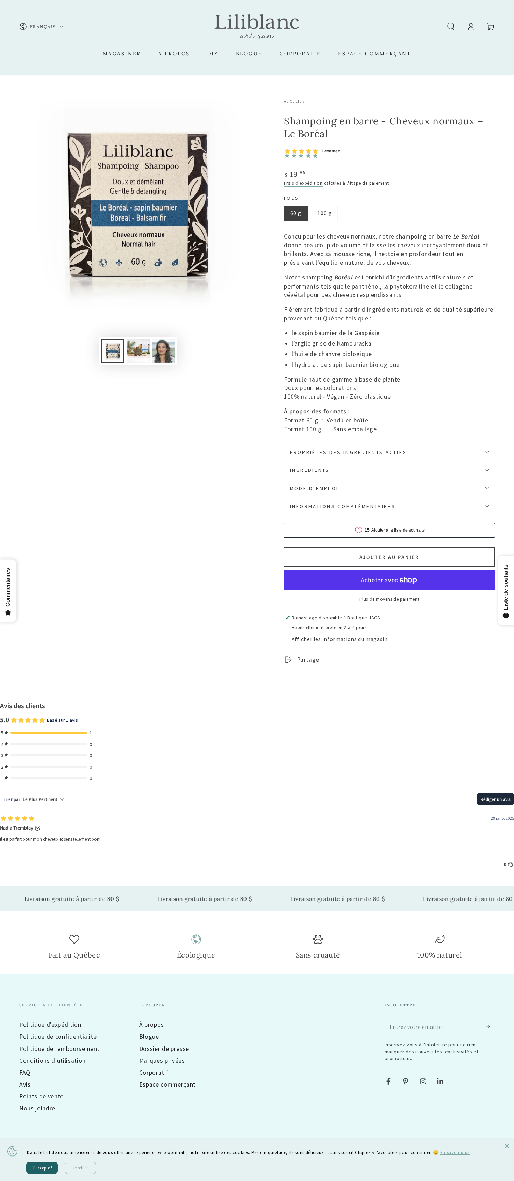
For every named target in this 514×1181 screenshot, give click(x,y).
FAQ (24, 1072)
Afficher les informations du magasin (340, 639)
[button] (451, 26)
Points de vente (41, 1096)
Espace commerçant (167, 1084)
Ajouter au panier (389, 557)
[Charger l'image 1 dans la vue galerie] (112, 351)
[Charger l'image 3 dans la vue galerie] (163, 351)
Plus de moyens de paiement (389, 599)
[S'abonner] (490, 1026)
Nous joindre (37, 1108)
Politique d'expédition (50, 1025)
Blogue (149, 1036)
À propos (151, 1025)
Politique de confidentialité (58, 1036)
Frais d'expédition (303, 183)
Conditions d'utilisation (52, 1061)
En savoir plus (455, 1152)
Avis (25, 1084)
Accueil (293, 101)
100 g (324, 213)
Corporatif (154, 1072)
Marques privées (162, 1061)
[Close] (507, 1146)
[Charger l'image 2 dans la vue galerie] (138, 351)
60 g (295, 213)
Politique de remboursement (59, 1049)
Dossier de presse (164, 1049)
